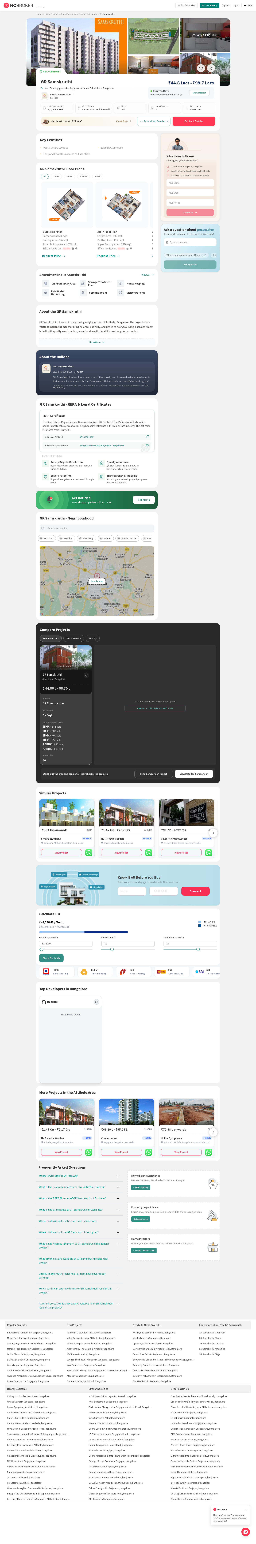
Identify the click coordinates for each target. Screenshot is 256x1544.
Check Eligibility (51, 958)
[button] (68, 248)
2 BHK (69, 176)
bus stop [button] (48, 538)
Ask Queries (190, 264)
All (45, 176)
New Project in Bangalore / (59, 14)
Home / (40, 14)
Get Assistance (140, 1219)
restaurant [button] (153, 538)
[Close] (246, 1509)
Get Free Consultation (143, 1250)
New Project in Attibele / (86, 14)
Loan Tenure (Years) (174, 937)
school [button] (107, 538)
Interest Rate (108, 937)
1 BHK (56, 176)
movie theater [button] (129, 538)
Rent (38, 7)
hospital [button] (68, 538)
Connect (188, 212)
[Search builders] (96, 1002)
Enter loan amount (48, 937)
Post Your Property (209, 5)
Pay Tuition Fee (188, 5)
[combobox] (100, 528)
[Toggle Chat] (245, 1532)
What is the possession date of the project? (186, 255)
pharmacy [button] (88, 538)
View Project (61, 852)
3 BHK (98, 176)
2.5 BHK (83, 176)
